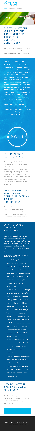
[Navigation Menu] (30, 4)
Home (6, 9)
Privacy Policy (23, 424)
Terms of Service (24, 422)
